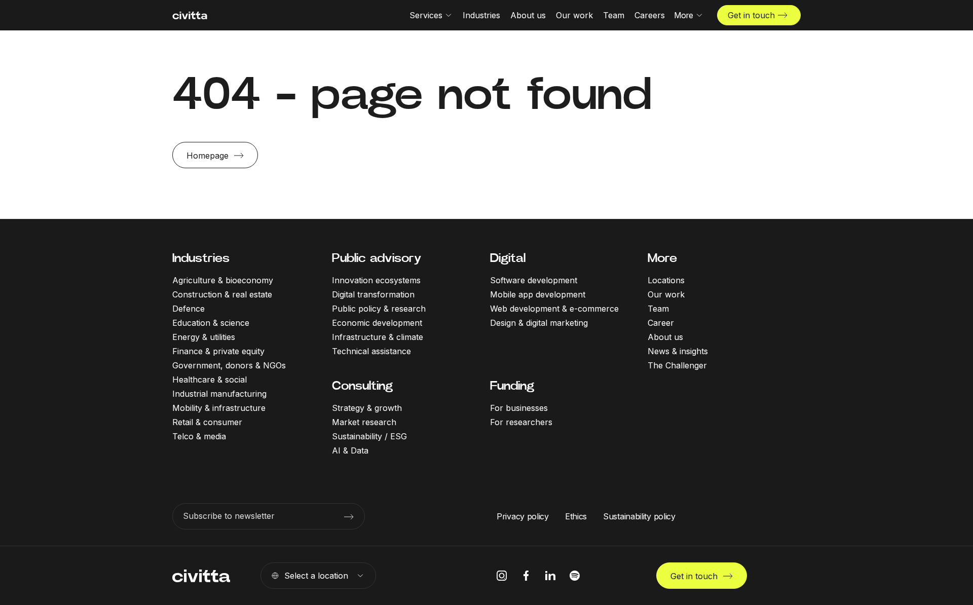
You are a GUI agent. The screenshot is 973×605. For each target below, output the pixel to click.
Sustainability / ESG (369, 436)
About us (665, 337)
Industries (201, 258)
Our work (666, 294)
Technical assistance (371, 351)
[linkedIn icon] (550, 575)
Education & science (210, 323)
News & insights (678, 351)
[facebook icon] (526, 575)
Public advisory (376, 258)
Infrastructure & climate (377, 337)
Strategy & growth (367, 408)
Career (661, 323)
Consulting (362, 385)
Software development (533, 280)
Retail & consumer (207, 422)
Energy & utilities (203, 337)
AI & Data (350, 450)
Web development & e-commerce (554, 309)
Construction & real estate (222, 294)
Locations (666, 280)
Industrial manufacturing (219, 394)
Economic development (377, 323)
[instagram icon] (502, 575)
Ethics (576, 516)
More (662, 258)
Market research (364, 422)
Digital (508, 258)
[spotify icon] (575, 575)
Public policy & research (379, 309)
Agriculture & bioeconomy (222, 280)
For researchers (521, 422)
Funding (512, 385)
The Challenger (677, 365)
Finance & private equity (218, 351)
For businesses (519, 408)
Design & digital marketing (539, 323)
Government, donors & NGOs (229, 365)
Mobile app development (537, 294)
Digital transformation (373, 294)
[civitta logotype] (189, 15)
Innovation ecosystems (376, 280)
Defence (188, 309)
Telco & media (199, 436)
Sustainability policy (639, 516)
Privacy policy (523, 516)
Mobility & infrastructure (219, 408)
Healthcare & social (209, 379)
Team (658, 309)
